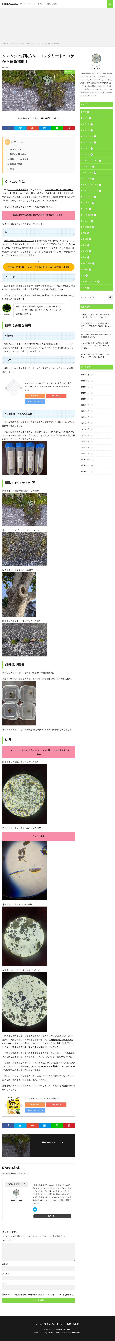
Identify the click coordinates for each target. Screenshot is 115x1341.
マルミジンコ (89, 197)
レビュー (87, 221)
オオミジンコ (89, 136)
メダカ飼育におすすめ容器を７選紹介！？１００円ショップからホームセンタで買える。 (96, 345)
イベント (87, 124)
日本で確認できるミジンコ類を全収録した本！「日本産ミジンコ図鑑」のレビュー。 (96, 326)
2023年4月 (86, 393)
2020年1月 (86, 453)
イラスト (87, 130)
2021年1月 (86, 435)
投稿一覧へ (51, 1216)
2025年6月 (86, 375)
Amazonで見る (34, 395)
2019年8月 (86, 471)
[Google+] (33, 128)
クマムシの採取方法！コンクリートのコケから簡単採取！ (40, 44)
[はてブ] (45, 128)
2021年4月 (86, 417)
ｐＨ (86, 287)
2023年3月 (86, 399)
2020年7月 (86, 441)
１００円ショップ (91, 281)
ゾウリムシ (88, 166)
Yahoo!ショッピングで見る (35, 401)
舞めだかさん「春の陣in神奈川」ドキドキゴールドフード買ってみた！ (96, 356)
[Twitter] (20, 128)
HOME (6, 44)
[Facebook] (8, 128)
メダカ (86, 209)
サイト (4, 1283)
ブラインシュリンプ (91, 191)
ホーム (22, 4)
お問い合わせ (52, 4)
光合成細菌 (88, 227)
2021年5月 (86, 411)
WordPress (76, 1333)
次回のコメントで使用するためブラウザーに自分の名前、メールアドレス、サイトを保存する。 (38, 1295)
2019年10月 (87, 459)
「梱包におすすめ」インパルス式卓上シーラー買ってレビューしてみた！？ (96, 316)
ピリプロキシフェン (91, 185)
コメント (6, 1240)
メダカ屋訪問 (89, 215)
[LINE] (57, 128)
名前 (5, 1264)
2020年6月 (86, 447)
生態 (86, 245)
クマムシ (15, 44)
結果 (11, 169)
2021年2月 (87, 429)
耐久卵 (86, 251)
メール (5, 1274)
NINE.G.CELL (10, 4)
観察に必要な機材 (17, 154)
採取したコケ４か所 (18, 159)
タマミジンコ (89, 172)
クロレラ (87, 154)
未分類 (86, 239)
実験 (86, 233)
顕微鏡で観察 (15, 164)
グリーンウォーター (91, 160)
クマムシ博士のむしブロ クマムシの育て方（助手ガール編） (39, 267)
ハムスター (88, 178)
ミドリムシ (88, 203)
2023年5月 (86, 387)
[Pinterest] (69, 128)
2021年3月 (86, 423)
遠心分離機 (88, 263)
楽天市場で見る (56, 395)
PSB (85, 112)
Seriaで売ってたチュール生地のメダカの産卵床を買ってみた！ (96, 336)
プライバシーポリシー (36, 4)
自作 (86, 257)
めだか (86, 118)
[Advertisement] (57, 25)
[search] (110, 297)
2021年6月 (86, 405)
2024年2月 (86, 381)
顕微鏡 (86, 269)
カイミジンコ (89, 142)
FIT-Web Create (54, 1333)
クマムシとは (15, 150)
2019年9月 (87, 465)
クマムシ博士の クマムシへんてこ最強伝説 (42, 1098)
